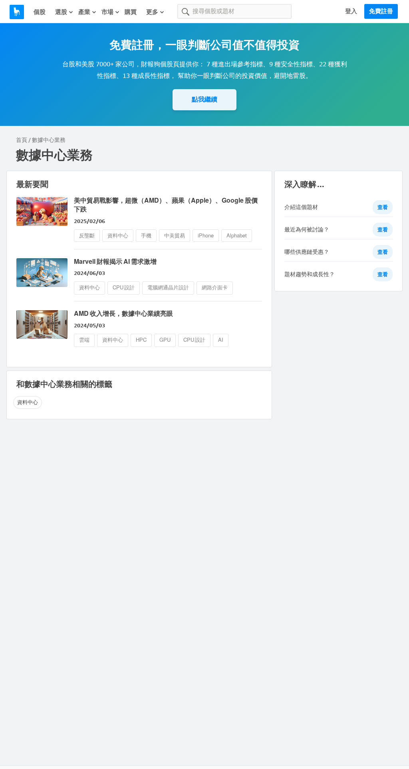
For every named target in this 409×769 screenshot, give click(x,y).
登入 (351, 11)
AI (220, 340)
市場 (107, 12)
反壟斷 (87, 236)
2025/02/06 (89, 221)
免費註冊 (381, 11)
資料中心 (117, 236)
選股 (61, 12)
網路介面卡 (215, 288)
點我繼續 (204, 99)
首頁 (21, 140)
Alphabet (236, 236)
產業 (84, 12)
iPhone (206, 236)
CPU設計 (124, 288)
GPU (165, 340)
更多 (152, 12)
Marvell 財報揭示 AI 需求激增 (115, 261)
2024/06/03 (89, 273)
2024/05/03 (89, 325)
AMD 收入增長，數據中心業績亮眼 (123, 313)
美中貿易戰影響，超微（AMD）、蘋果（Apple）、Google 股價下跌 (166, 205)
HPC (141, 340)
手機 (146, 236)
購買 (131, 12)
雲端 (84, 340)
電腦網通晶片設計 (168, 288)
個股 (40, 12)
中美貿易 (174, 236)
